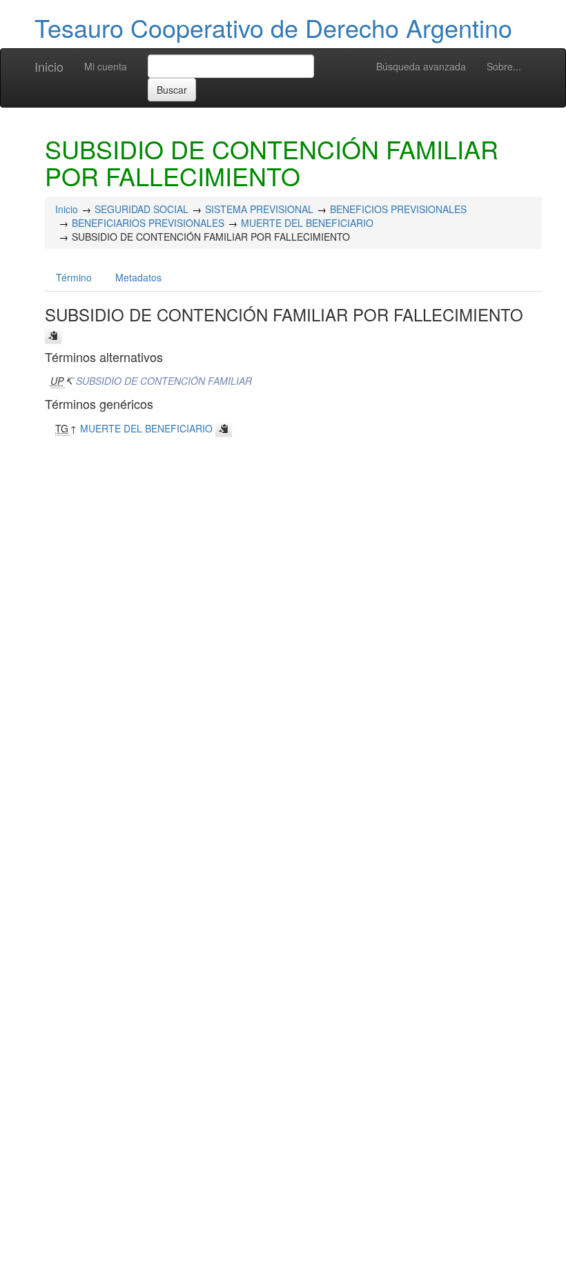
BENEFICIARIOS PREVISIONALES (148, 223)
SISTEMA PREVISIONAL (259, 209)
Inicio (49, 66)
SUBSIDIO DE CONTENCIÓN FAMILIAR (164, 381)
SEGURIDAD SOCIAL (141, 209)
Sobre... (504, 66)
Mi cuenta (105, 66)
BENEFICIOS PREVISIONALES (398, 209)
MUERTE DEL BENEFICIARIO (307, 223)
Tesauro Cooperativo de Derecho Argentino (273, 27)
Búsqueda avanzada (421, 66)
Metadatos (138, 277)
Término (74, 277)
